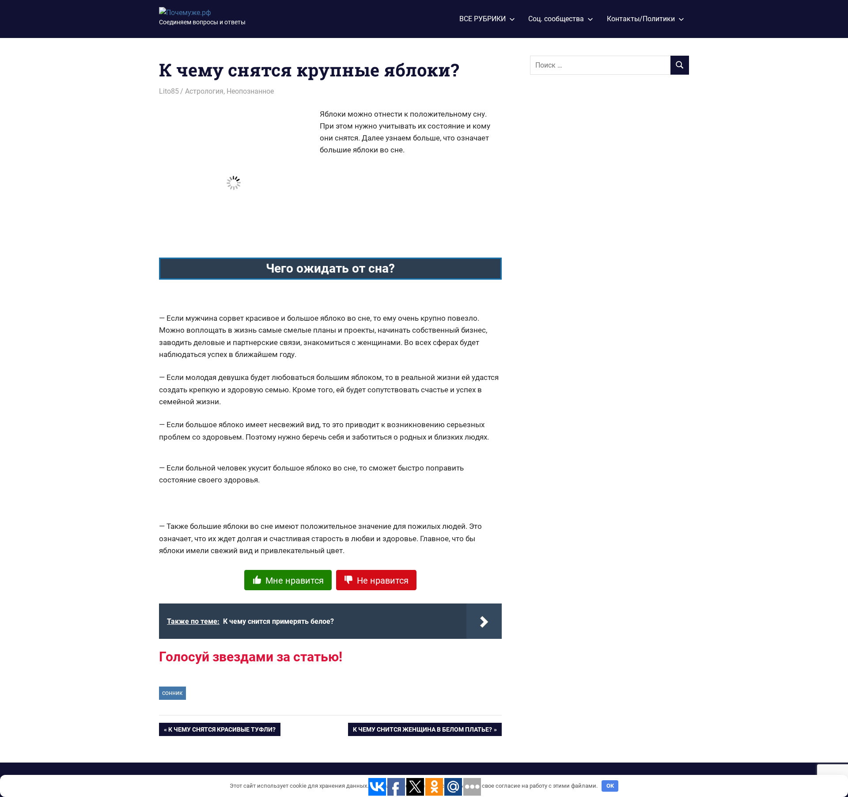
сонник (172, 692)
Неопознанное (250, 91)
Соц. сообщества (556, 19)
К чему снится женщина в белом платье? (422, 731)
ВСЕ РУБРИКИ (482, 19)
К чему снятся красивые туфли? (222, 731)
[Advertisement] (596, 228)
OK (610, 785)
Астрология (204, 91)
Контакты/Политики (641, 19)
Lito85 (169, 91)
